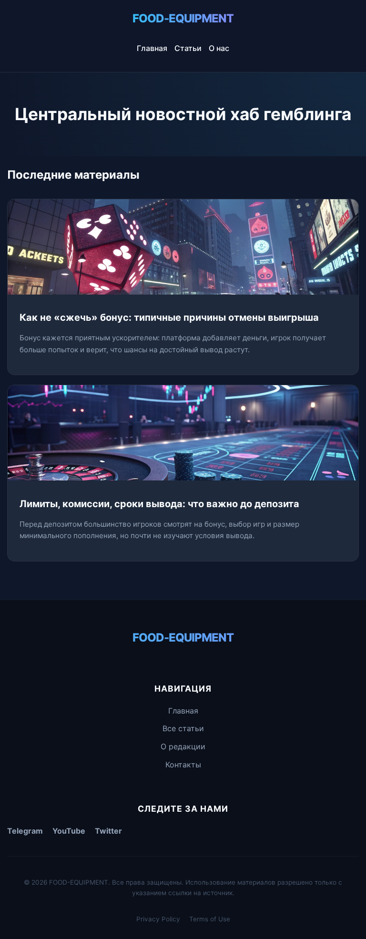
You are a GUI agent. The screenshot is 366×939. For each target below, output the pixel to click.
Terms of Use (209, 919)
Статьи (188, 48)
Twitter (108, 831)
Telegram (25, 831)
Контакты (183, 764)
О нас (219, 48)
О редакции (183, 746)
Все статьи (183, 728)
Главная (152, 48)
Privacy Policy (158, 919)
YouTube (68, 831)
